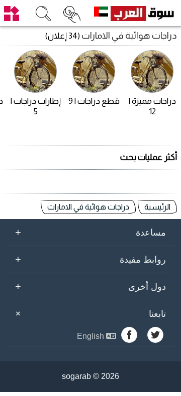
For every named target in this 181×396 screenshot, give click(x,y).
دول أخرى (90, 286)
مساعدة (90, 232)
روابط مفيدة (90, 259)
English (91, 336)
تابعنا (89, 313)
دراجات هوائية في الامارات (88, 207)
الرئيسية (157, 207)
